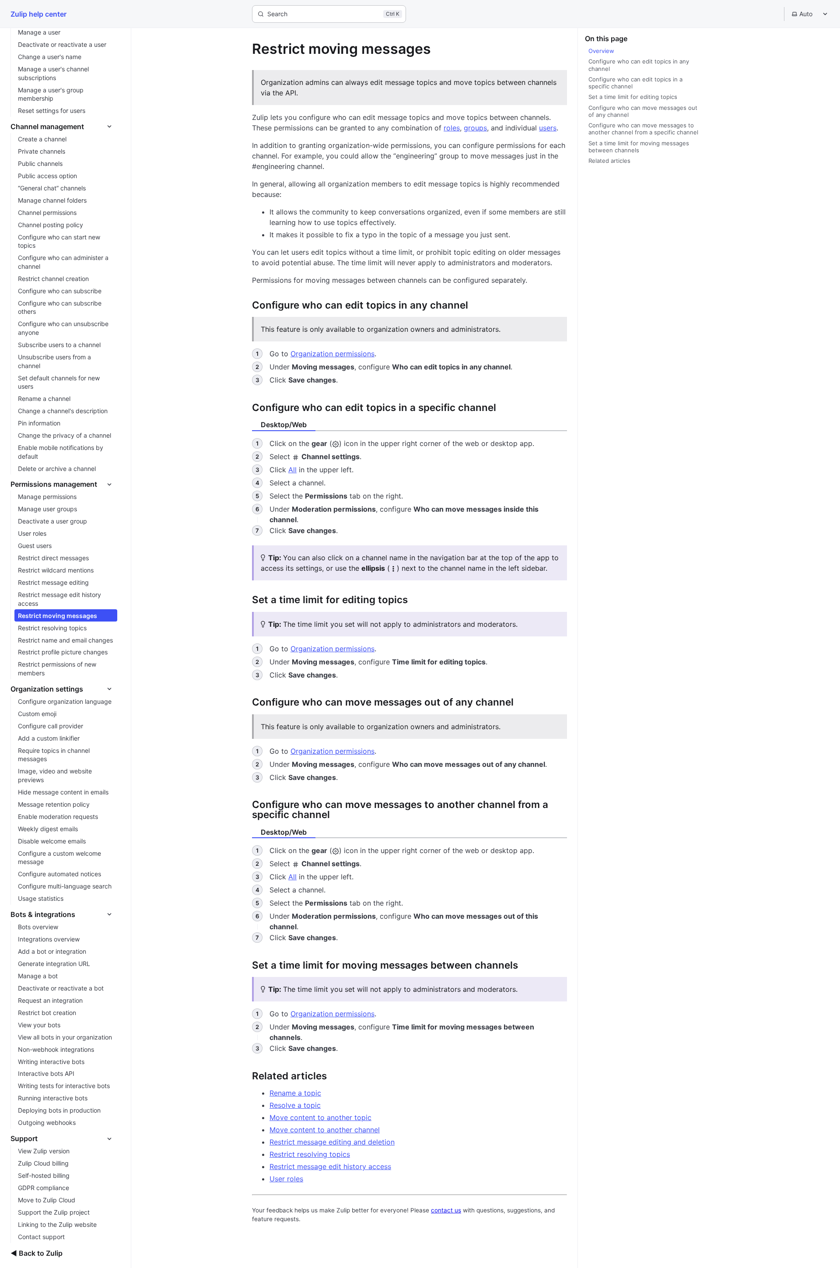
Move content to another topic (320, 1117)
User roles (286, 1178)
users (547, 127)
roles (452, 127)
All (292, 469)
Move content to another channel (325, 1129)
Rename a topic (295, 1093)
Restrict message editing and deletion (332, 1142)
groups (475, 127)
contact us (446, 1210)
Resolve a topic (295, 1105)
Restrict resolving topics (310, 1154)
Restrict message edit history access (330, 1166)
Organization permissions (332, 353)
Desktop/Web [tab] (284, 424)
